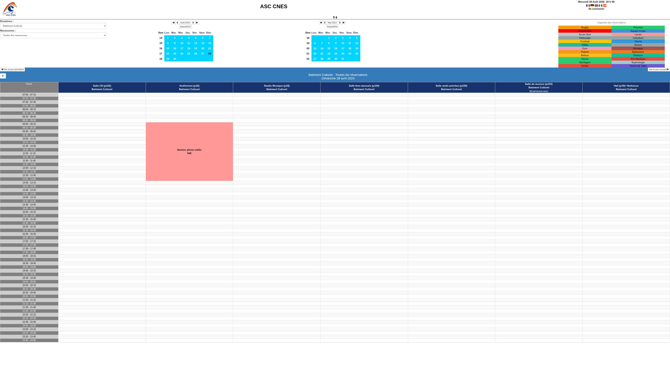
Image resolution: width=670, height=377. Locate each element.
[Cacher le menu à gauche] (3, 76)
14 (160, 37)
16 (160, 48)
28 (322, 58)
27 (202, 53)
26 (195, 53)
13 (202, 43)
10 (181, 43)
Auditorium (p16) (189, 85)
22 (167, 53)
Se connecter (596, 8)
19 (195, 48)
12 (195, 43)
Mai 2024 (332, 22)
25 (188, 53)
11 (188, 43)
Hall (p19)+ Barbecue (626, 85)
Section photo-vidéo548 (189, 151)
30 (174, 58)
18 (188, 48)
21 (209, 48)
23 (174, 53)
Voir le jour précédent (13, 69)
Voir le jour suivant (658, 69)
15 (160, 43)
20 (202, 48)
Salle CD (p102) (102, 85)
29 (167, 58)
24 (181, 53)
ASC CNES (273, 6)
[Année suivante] (197, 23)
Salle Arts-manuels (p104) (364, 85)
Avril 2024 (185, 22)
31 (342, 58)
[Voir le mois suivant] (193, 23)
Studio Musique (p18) (277, 85)
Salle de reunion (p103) (539, 84)
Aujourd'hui (185, 26)
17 (181, 48)
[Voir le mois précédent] (177, 23)
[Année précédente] (173, 23)
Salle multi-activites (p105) (451, 85)
